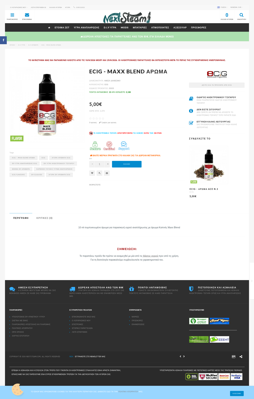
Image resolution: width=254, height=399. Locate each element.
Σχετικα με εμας (20, 321)
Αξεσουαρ (180, 27)
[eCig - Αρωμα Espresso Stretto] (252, 282)
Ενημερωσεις (138, 324)
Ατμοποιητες (160, 27)
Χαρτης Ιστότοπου (20, 336)
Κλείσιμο (237, 393)
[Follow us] (241, 357)
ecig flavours (18, 175)
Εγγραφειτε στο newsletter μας (90, 357)
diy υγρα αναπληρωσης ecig (24, 163)
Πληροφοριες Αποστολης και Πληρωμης (31, 324)
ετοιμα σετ (62, 27)
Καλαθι (126, 164)
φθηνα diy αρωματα (21, 169)
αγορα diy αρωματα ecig (59, 175)
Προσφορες (198, 27)
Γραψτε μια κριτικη (108, 123)
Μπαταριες (140, 27)
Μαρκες (135, 317)
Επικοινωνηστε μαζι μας (83, 317)
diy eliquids (36, 175)
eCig (106, 85)
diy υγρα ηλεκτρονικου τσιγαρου (59, 163)
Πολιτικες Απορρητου (22, 328)
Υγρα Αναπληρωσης (86, 27)
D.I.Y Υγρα (110, 27)
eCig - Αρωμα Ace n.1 (204, 189)
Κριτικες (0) (44, 218)
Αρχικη (12, 45)
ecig (43, 158)
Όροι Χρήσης (18, 332)
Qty (90, 159)
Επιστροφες (77, 324)
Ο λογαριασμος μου (81, 321)
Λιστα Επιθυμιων (79, 332)
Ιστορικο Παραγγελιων (82, 328)
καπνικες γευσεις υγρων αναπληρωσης (54, 169)
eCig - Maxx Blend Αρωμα (51, 45)
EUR (236, 7)
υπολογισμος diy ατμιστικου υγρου (28, 317)
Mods (124, 27)
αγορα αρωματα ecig (61, 158)
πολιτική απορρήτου (128, 392)
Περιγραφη (21, 218)
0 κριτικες (93, 123)
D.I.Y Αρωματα (33, 45)
